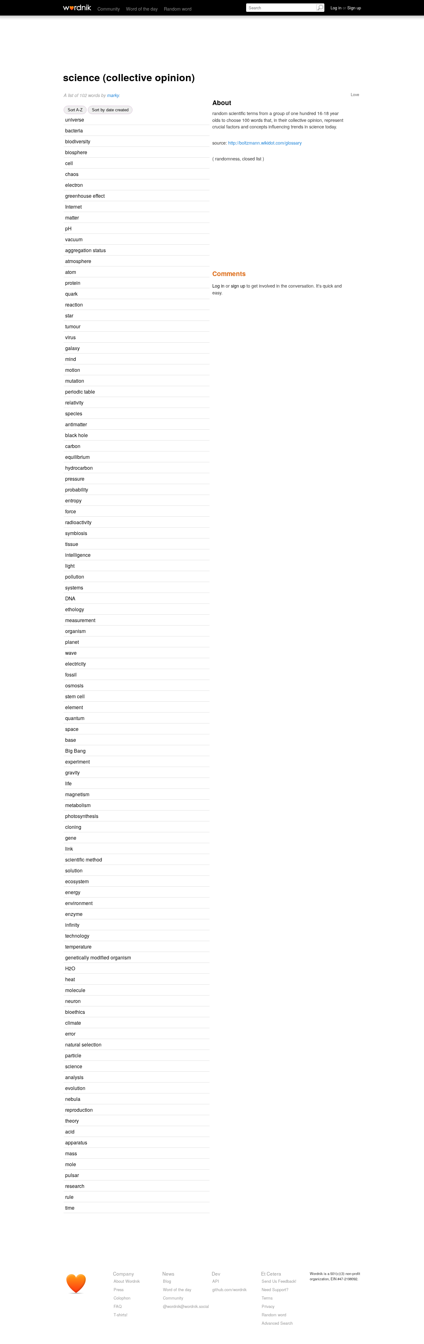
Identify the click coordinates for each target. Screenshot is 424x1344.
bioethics (75, 1011)
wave (71, 652)
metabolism (78, 804)
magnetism (77, 794)
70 (149, 533)
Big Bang (75, 750)
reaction (74, 304)
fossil (71, 674)
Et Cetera (271, 1273)
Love (355, 94)
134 (137, 1208)
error (70, 1033)
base (70, 739)
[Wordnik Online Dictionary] (77, 7)
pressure (74, 478)
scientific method (83, 859)
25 (145, 305)
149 (141, 174)
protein (72, 282)
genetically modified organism (98, 957)
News (168, 1273)
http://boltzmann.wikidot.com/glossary (265, 142)
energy (72, 892)
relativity (74, 402)
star (69, 315)
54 (141, 925)
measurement (80, 620)
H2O (70, 968)
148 (137, 566)
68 (146, 120)
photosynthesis (81, 815)
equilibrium (77, 456)
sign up (238, 285)
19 (149, 424)
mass (71, 1153)
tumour (72, 326)
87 (140, 729)
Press (119, 1289)
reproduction (79, 1109)
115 (135, 784)
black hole (76, 435)
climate (73, 1022)
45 (146, 479)
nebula (72, 1098)
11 (144, 207)
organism (75, 630)
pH (68, 228)
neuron (73, 1000)
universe (74, 119)
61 (144, 1066)
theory (72, 1120)
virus (70, 337)
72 (138, 359)
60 (141, 1121)
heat (70, 979)
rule (69, 1196)
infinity (72, 924)
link (69, 848)
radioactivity (78, 522)
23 (152, 142)
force (70, 511)
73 (144, 239)
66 (142, 892)
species (73, 413)
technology (77, 935)
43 (142, 446)
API (215, 1281)
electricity (75, 663)
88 (142, 773)
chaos (72, 173)
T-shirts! (121, 1315)
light (69, 565)
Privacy (268, 1306)
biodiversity (77, 141)
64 (151, 936)
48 (145, 1077)
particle (73, 1055)
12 (167, 196)
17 (145, 403)
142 (145, 501)
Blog (167, 1281)
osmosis (74, 685)
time (69, 1207)
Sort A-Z (75, 110)
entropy (73, 500)
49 (135, 163)
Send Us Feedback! (279, 1281)
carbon (72, 445)
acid (69, 1131)
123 (139, 740)
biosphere (76, 152)
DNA (70, 598)
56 (153, 555)
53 (137, 979)
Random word (178, 8)
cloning (73, 826)
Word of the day (142, 8)
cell (69, 162)
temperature (78, 946)
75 (135, 849)
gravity (72, 772)
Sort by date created (110, 110)
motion (72, 369)
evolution (75, 1087)
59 (145, 707)
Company (123, 1273)
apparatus (76, 1142)
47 (142, 370)
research (74, 1185)
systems (74, 587)
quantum (74, 717)
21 (145, 131)
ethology (74, 609)
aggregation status (85, 250)
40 (144, 914)
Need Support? (275, 1289)
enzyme (74, 913)
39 (139, 675)
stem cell (75, 696)
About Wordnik (127, 1281)
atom (70, 271)
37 (138, 337)
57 (146, 718)
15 (157, 620)
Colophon (122, 1298)
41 (141, 642)
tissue (71, 543)
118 (136, 316)
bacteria (74, 130)
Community (108, 8)
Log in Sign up (346, 8)
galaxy (72, 347)
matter (72, 217)
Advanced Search (277, 1323)
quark (71, 293)
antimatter (76, 424)
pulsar (72, 1174)
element (74, 707)
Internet (73, 206)
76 (142, 348)
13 (153, 522)
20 (149, 152)
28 (148, 664)
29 (148, 631)
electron (74, 184)
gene (70, 837)
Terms (267, 1298)
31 (146, 381)
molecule (75, 989)
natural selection (83, 1044)
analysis (74, 1077)
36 (141, 218)
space (72, 728)
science (73, 1066)
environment (78, 902)
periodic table (80, 391)
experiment (77, 761)
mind (70, 358)
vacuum (74, 239)
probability (76, 489)
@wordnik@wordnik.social (186, 1306)
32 (147, 990)
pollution (74, 576)
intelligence (78, 554)
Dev (216, 1273)
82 (140, 294)
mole (70, 1164)
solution (74, 870)
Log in (218, 285)
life (68, 783)
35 (144, 414)
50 (153, 261)
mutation (74, 380)
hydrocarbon (79, 467)
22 (145, 185)
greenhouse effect (85, 195)
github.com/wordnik (229, 1289)
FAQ (118, 1306)
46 (139, 1154)
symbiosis (76, 532)
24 (142, 283)
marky (113, 95)
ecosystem (77, 881)
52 (138, 272)
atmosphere (78, 260)
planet (72, 641)
